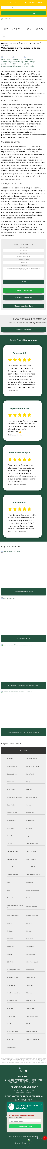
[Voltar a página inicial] (23, 1068)
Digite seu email (23, 253)
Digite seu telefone (23, 259)
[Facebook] (26, 1071)
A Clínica (16, 29)
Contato (39, 29)
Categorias (14, 43)
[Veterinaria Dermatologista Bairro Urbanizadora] (6, 61)
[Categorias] (4, 36)
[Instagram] (21, 1071)
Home (5, 29)
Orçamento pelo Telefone (23, 297)
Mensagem (23, 265)
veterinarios (25, 43)
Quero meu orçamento (23, 329)
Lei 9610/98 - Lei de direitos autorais (34, 1062)
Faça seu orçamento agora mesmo (23, 7)
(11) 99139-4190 (24, 1100)
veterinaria (35, 43)
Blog (26, 29)
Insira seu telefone (15, 1117)
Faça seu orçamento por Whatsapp (23, 13)
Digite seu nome (23, 247)
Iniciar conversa (25, 1126)
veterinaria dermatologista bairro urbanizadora (6, 46)
